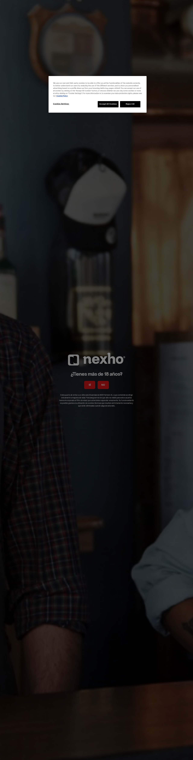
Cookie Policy (62, 96)
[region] (98, 94)
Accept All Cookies (108, 104)
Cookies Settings (61, 104)
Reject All (130, 104)
